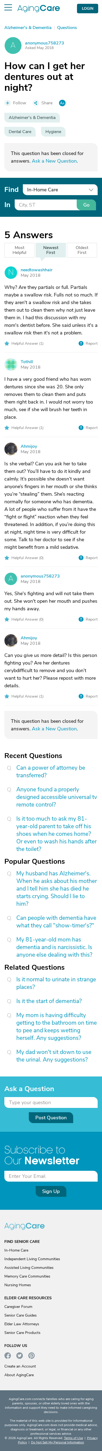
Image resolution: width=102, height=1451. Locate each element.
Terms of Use (73, 1438)
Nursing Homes (17, 1285)
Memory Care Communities (27, 1276)
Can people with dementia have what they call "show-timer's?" (56, 921)
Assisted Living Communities (29, 1267)
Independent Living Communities (32, 1259)
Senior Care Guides (20, 1315)
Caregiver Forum (18, 1306)
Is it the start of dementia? (49, 1001)
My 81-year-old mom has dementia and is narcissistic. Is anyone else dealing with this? (54, 947)
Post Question (51, 1117)
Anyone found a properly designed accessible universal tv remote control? (56, 797)
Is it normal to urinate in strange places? (56, 983)
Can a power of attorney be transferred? (50, 771)
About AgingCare (19, 1375)
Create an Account (20, 1366)
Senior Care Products (22, 1332)
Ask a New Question (54, 161)
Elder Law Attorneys (21, 1324)
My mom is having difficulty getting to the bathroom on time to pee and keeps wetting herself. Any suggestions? (56, 1026)
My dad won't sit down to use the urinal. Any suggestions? (53, 1055)
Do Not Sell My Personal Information (57, 1442)
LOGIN (87, 8)
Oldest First (82, 250)
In (7, 204)
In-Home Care (16, 1250)
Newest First (50, 250)
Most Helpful (19, 250)
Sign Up (51, 1191)
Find (11, 189)
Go (86, 205)
